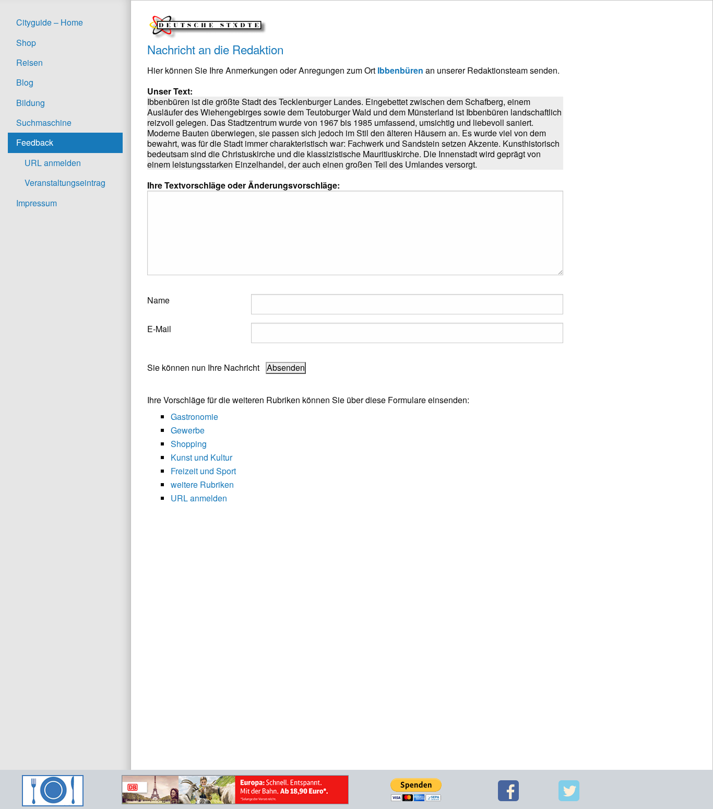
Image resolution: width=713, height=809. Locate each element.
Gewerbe (188, 430)
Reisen (29, 62)
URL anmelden (53, 163)
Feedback (34, 142)
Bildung (30, 103)
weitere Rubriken (202, 484)
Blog (24, 82)
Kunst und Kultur (201, 457)
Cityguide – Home (49, 22)
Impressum (36, 203)
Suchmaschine (44, 122)
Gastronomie (194, 417)
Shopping (189, 444)
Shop (26, 43)
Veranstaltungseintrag (65, 183)
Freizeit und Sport (203, 471)
